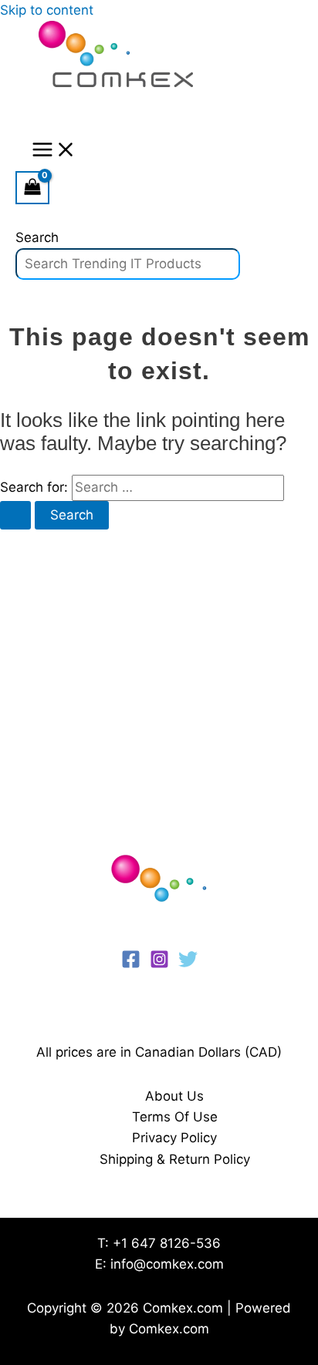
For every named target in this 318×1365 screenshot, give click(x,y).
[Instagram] (159, 964)
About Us (174, 1096)
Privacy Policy (174, 1137)
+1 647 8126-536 (167, 1243)
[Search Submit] (15, 515)
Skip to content (46, 10)
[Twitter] (188, 964)
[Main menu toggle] (54, 150)
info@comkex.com (167, 1264)
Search (37, 237)
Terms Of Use (175, 1117)
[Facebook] (130, 964)
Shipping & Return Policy (175, 1159)
